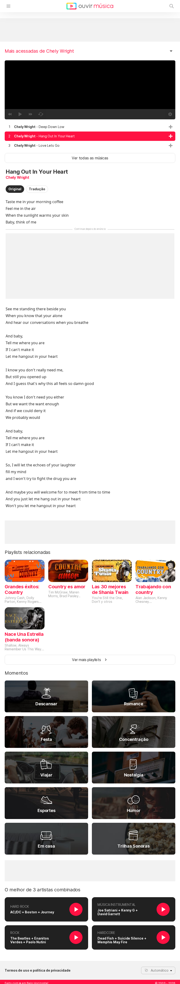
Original (14, 189)
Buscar (171, 6)
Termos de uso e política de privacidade (38, 970)
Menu (8, 6)
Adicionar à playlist (170, 127)
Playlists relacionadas (27, 552)
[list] (90, 136)
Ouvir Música (90, 6)
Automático (160, 970)
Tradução (37, 189)
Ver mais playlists (86, 659)
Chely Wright (17, 177)
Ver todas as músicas (90, 158)
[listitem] (90, 127)
